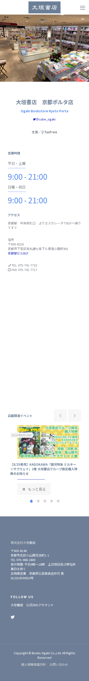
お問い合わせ (59, 664)
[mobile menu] (83, 7)
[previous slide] (60, 415)
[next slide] (74, 415)
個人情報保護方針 (33, 664)
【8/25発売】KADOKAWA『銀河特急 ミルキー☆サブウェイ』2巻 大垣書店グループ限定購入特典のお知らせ (43, 469)
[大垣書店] (44, 7)
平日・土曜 (17, 163)
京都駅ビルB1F (18, 253)
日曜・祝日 (17, 186)
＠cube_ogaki (46, 119)
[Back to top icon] (79, 671)
